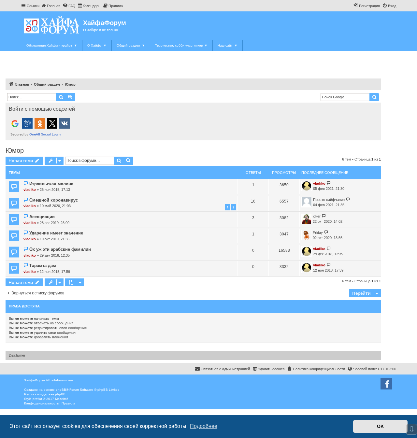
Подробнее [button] (203, 426)
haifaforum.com (61, 380)
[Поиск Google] (374, 97)
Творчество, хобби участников (181, 45)
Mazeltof (61, 399)
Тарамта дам (42, 265)
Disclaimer (17, 355)
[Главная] (52, 25)
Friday (318, 232)
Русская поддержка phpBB (44, 394)
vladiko (29, 189)
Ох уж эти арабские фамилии (60, 249)
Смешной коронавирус (53, 200)
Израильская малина (51, 183)
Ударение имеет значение (56, 233)
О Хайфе (97, 45)
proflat (37, 399)
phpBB (61, 389)
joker (317, 216)
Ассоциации (42, 216)
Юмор (15, 150)
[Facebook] (386, 383)
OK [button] (380, 426)
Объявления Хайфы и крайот (51, 45)
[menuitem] (50, 6)
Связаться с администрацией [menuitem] (225, 369)
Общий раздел (131, 45)
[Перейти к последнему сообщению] (328, 183)
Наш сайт (227, 45)
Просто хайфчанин (329, 200)
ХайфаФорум (104, 22)
